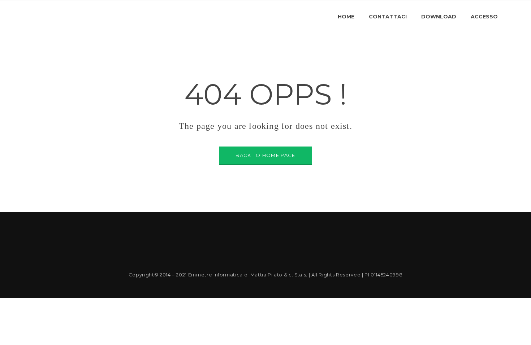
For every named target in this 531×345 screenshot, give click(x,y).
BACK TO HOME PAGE (265, 155)
